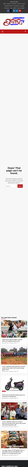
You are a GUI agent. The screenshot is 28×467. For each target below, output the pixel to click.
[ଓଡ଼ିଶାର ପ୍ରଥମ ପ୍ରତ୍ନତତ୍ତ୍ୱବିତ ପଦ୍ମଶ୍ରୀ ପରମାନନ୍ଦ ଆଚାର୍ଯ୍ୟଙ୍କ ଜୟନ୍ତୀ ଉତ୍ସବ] (14, 329)
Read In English (20, 8)
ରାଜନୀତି (23, 3)
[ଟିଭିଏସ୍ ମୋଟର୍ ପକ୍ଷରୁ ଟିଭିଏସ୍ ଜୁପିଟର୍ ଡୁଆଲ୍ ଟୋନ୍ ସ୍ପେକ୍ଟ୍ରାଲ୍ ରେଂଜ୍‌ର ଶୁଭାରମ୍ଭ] (14, 384)
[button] (2, 31)
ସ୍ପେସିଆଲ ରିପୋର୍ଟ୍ (8, 5)
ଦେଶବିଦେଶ (14, 3)
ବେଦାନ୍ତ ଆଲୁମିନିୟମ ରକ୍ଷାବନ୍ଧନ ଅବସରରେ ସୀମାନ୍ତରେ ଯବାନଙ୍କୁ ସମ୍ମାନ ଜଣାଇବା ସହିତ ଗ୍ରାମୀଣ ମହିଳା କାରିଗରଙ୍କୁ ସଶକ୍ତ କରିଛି (14, 423)
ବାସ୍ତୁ (11, 8)
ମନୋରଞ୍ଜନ (6, 8)
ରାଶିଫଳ (15, 8)
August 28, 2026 (13, 426)
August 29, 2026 (13, 371)
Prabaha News (6, 371)
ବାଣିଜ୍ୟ (4, 391)
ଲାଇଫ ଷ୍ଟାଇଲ (16, 5)
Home (4, 3)
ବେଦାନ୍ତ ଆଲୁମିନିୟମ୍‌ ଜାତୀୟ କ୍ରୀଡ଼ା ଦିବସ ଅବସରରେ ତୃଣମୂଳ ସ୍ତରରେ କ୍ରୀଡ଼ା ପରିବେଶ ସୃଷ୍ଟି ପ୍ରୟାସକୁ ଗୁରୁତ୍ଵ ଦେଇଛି (13, 368)
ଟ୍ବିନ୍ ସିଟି (19, 3)
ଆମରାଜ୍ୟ (9, 3)
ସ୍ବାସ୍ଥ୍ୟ (22, 5)
